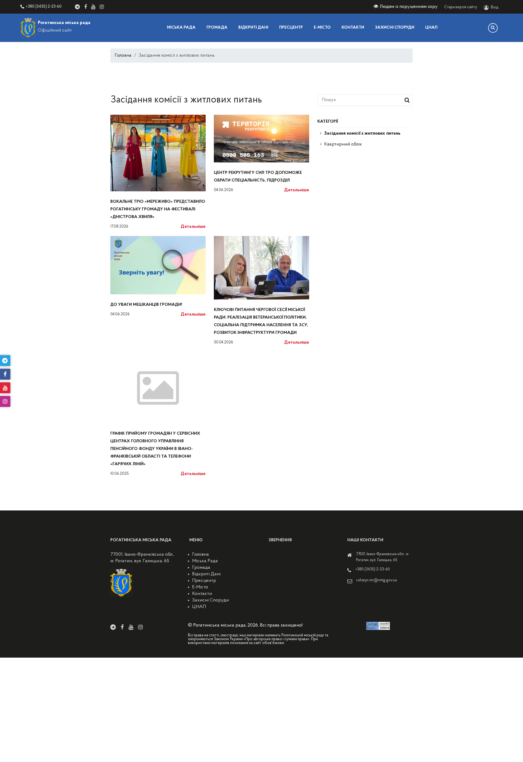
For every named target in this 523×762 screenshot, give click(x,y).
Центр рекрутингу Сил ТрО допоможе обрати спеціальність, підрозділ (258, 177)
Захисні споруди (394, 28)
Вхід (494, 7)
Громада (216, 28)
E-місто (322, 28)
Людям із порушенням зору (409, 6)
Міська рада (181, 28)
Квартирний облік (343, 144)
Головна (123, 55)
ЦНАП (431, 28)
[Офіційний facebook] (85, 7)
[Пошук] (493, 28)
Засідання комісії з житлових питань (362, 133)
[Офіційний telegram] (77, 7)
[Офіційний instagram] (102, 7)
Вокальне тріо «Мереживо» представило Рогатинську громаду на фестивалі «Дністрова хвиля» (157, 209)
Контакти (353, 28)
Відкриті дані (253, 28)
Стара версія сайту (460, 7)
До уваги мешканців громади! (146, 305)
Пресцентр (291, 28)
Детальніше (193, 226)
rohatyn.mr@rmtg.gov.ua (376, 580)
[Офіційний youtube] (93, 7)
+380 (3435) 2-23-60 (44, 7)
